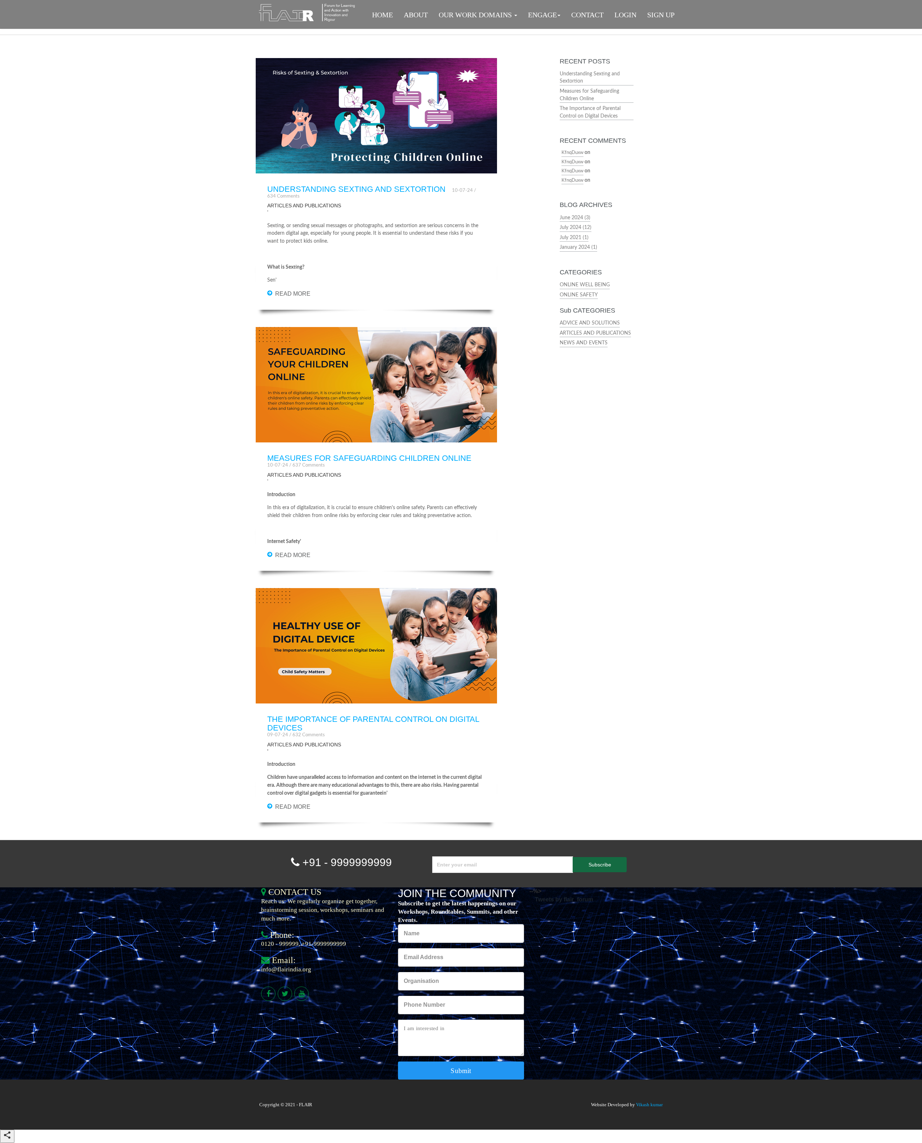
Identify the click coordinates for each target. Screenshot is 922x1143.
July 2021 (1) (574, 237)
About (416, 15)
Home (382, 15)
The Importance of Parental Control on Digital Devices (373, 723)
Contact (587, 15)
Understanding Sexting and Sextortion (356, 189)
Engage (542, 15)
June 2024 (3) (575, 217)
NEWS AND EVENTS (584, 342)
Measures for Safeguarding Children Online (369, 458)
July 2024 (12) (575, 227)
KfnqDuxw (572, 152)
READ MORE (292, 294)
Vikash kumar (649, 1104)
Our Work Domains (476, 15)
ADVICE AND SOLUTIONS (590, 323)
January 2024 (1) (578, 247)
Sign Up (661, 15)
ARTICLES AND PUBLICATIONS (595, 333)
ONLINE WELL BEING (585, 284)
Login (625, 15)
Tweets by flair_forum (564, 899)
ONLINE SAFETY (579, 294)
